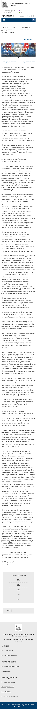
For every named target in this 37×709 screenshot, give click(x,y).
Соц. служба (6, 692)
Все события (28, 39)
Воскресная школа (8, 682)
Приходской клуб (7, 687)
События (15, 27)
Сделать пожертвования (10, 666)
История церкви (7, 650)
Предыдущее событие (8, 62)
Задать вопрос (6, 671)
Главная (5, 27)
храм (8, 610)
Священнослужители (9, 655)
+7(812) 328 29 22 (7, 16)
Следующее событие (29, 62)
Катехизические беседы (10, 696)
